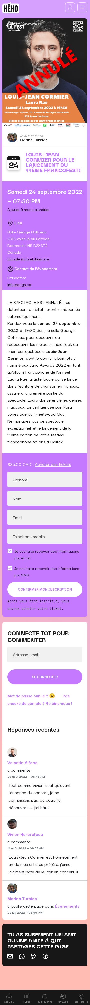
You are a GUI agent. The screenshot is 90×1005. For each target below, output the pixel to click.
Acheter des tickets (53, 464)
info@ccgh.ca (19, 284)
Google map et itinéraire (28, 259)
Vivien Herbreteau (25, 834)
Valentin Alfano (23, 762)
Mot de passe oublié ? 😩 (31, 695)
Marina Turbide (34, 140)
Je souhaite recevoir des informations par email (46, 554)
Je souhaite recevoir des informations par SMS (46, 571)
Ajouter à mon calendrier (29, 209)
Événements (29, 23)
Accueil (12, 23)
